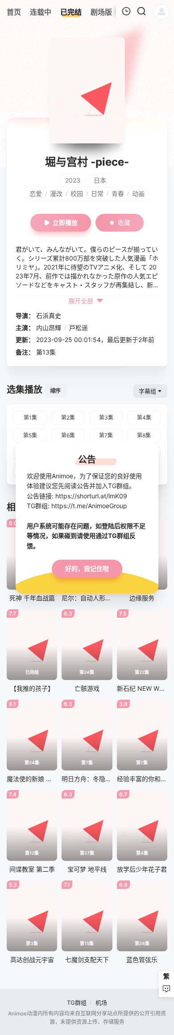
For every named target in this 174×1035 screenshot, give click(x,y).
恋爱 (35, 193)
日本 (100, 180)
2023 (72, 180)
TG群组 (77, 1002)
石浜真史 (48, 315)
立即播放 (65, 222)
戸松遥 (78, 327)
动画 (138, 193)
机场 (101, 1002)
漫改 (56, 193)
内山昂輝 (48, 327)
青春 (118, 193)
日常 (97, 193)
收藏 (124, 222)
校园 (76, 193)
